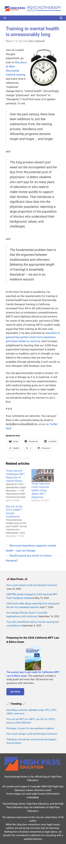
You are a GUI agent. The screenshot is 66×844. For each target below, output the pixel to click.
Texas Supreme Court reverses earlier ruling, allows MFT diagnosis (40, 490)
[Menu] (33, 18)
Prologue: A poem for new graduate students (30, 728)
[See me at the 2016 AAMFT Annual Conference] (18, 521)
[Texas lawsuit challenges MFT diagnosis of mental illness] (18, 485)
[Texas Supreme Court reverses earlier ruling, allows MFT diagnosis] (42, 475)
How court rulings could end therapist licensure (31, 585)
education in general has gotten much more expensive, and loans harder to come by (33, 337)
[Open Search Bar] (61, 18)
